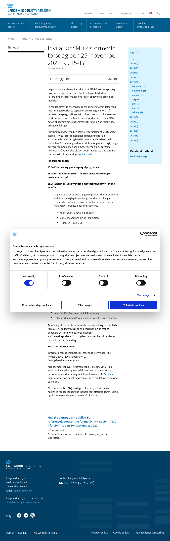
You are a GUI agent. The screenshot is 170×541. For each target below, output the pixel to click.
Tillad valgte (85, 305)
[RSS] (33, 517)
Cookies (140, 13)
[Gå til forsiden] (30, 8)
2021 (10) (134, 116)
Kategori (26, 38)
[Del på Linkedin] (56, 79)
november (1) (139, 90)
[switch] (66, 282)
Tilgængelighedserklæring (149, 532)
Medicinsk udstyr (121, 25)
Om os (100, 13)
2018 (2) (134, 130)
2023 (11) (134, 77)
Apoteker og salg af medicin (99, 25)
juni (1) (136, 103)
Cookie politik (121, 532)
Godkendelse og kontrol (16, 25)
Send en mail (84, 154)
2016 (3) (134, 140)
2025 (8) (134, 67)
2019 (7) (134, 126)
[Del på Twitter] (61, 79)
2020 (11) (134, 121)
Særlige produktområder (146, 25)
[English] (150, 13)
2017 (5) (134, 135)
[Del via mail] (67, 79)
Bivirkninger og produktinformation (45, 25)
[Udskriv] (115, 79)
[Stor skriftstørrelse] (110, 79)
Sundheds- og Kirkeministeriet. (23, 502)
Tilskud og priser (76, 25)
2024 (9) (134, 72)
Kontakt (113, 13)
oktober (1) (138, 94)
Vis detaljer (143, 295)
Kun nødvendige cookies (36, 305)
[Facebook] (19, 517)
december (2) (139, 86)
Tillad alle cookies (133, 305)
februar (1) (137, 112)
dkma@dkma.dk (23, 490)
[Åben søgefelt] (158, 13)
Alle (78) (134, 52)
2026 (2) (134, 63)
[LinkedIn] (26, 517)
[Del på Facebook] (50, 79)
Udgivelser (126, 13)
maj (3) (135, 107)
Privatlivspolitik (99, 532)
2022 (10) (134, 81)
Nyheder (88, 13)
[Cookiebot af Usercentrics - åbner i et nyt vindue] (142, 233)
